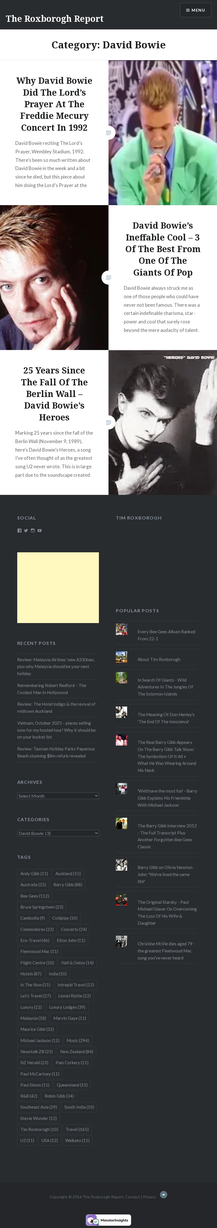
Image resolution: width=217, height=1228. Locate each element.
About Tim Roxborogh (159, 659)
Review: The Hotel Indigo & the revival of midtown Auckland (56, 707)
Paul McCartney (39, 1073)
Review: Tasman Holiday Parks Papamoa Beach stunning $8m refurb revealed (56, 752)
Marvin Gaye (69, 1018)
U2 (27, 1140)
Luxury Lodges (67, 1007)
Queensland (72, 1084)
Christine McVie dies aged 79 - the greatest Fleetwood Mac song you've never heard (166, 950)
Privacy (149, 1196)
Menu (198, 10)
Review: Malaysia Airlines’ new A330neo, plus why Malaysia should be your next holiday (56, 666)
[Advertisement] (58, 587)
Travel (77, 1129)
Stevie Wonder (38, 1118)
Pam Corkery (72, 1062)
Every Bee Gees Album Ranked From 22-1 (166, 635)
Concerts (74, 929)
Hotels (31, 973)
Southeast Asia (38, 1106)
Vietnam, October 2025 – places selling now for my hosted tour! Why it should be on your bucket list (56, 730)
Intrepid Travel (76, 984)
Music (78, 1040)
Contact (132, 1196)
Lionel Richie (74, 995)
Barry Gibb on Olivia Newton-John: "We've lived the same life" (166, 874)
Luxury (31, 1007)
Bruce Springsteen (41, 906)
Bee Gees (34, 895)
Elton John (71, 940)
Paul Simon (34, 1084)
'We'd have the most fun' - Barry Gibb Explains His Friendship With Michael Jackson (167, 798)
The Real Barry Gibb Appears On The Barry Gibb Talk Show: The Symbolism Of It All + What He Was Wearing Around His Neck (167, 756)
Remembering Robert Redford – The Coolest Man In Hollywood (51, 689)
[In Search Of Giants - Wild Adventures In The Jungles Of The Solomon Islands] (157, 672)
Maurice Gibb (37, 1029)
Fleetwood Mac (39, 951)
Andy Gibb (34, 873)
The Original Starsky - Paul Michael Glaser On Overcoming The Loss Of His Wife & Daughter (167, 912)
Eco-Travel (34, 940)
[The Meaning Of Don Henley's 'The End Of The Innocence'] (157, 706)
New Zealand (76, 1051)
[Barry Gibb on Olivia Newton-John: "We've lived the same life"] (157, 859)
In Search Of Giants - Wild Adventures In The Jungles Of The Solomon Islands (165, 687)
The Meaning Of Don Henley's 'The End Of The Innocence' (166, 718)
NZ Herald (34, 1062)
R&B (28, 1095)
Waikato (77, 1140)
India (58, 973)
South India (79, 1106)
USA (50, 1140)
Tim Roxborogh (139, 517)
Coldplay (64, 917)
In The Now (35, 984)
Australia (33, 884)
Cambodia (32, 917)
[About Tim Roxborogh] (157, 651)
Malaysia (33, 1018)
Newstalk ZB (36, 1051)
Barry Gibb (67, 884)
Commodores (37, 929)
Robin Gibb (59, 1095)
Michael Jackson (39, 1040)
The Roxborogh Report (55, 18)
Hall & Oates (77, 962)
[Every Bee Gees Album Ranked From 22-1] (157, 623)
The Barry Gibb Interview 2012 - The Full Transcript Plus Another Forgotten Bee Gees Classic (167, 836)
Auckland (68, 873)
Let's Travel (35, 995)
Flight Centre (37, 962)
